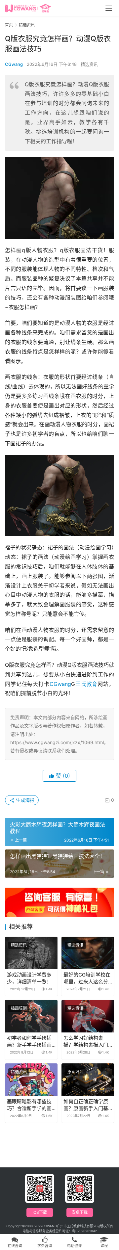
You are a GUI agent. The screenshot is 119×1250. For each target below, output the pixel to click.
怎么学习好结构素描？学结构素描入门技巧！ (85, 1041)
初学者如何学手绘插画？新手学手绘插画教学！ (29, 1041)
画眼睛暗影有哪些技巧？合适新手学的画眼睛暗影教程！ (29, 1105)
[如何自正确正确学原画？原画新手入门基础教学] (87, 1079)
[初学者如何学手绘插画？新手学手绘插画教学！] (31, 1016)
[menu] (109, 8)
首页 (9, 24)
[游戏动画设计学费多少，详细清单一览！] (31, 953)
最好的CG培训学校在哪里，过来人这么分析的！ (86, 978)
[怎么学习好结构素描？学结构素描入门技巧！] (87, 1016)
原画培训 (75, 1071)
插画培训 (19, 1008)
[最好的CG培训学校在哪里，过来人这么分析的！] (87, 953)
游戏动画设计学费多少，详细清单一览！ (29, 978)
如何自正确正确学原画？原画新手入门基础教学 (85, 1105)
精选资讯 (89, 64)
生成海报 (24, 800)
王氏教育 (86, 684)
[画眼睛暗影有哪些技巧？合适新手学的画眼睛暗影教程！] (31, 1079)
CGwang (14, 64)
